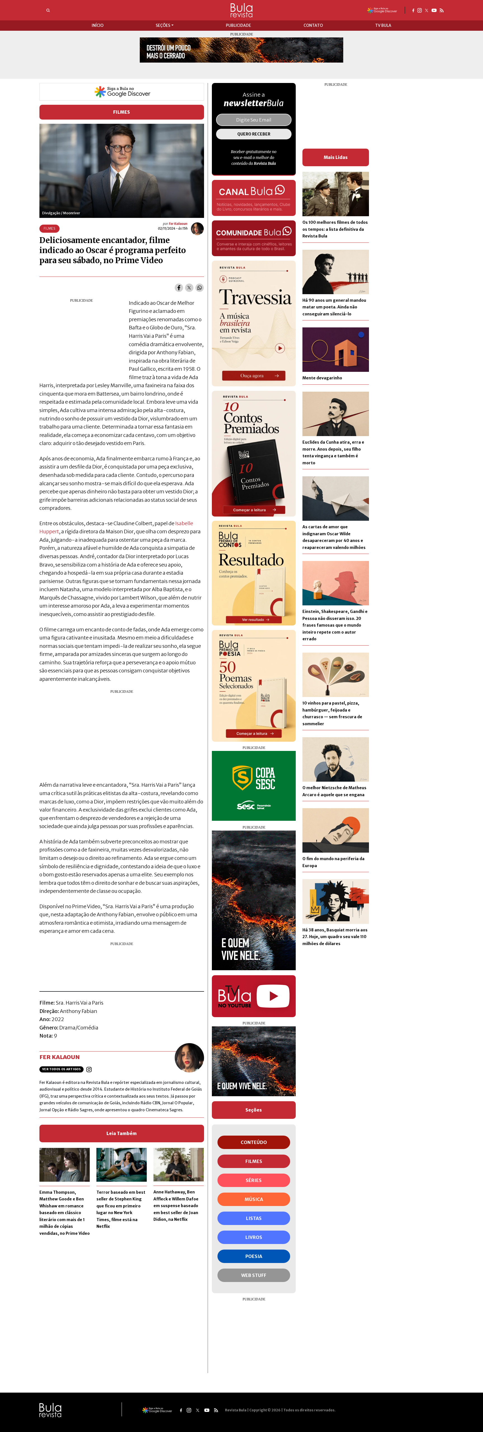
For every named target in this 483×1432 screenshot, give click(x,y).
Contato (313, 25)
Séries (254, 1180)
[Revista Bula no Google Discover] (382, 9)
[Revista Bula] (241, 9)
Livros (253, 1237)
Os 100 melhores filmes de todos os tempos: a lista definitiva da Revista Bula (335, 229)
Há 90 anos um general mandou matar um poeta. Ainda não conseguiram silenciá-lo (334, 307)
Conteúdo (254, 1142)
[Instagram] (419, 10)
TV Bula (383, 25)
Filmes (121, 112)
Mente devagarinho (322, 377)
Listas (254, 1218)
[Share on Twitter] (189, 288)
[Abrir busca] (48, 10)
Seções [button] (163, 25)
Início (97, 25)
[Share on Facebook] (179, 288)
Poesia (253, 1256)
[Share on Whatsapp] (199, 288)
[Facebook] (413, 10)
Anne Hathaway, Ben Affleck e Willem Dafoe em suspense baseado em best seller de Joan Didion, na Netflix (175, 1206)
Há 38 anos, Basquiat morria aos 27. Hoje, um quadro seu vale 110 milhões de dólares (335, 936)
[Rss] (442, 10)
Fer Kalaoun (178, 224)
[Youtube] (434, 10)
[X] (426, 10)
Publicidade (238, 25)
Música (254, 1199)
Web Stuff (253, 1275)
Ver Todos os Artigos (61, 1069)
